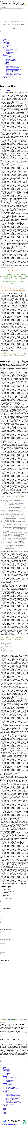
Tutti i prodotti (6, 41)
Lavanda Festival (10, 59)
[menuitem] (12, 17)
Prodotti (5, 63)
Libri (7, 62)
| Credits (14, 1116)
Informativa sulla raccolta (9, 1124)
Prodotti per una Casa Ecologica (14, 74)
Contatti (5, 77)
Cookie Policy (6, 1012)
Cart (7, 46)
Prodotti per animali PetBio (13, 73)
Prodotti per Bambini (11, 71)
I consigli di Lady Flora (12, 60)
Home (4, 39)
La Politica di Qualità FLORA (10, 1015)
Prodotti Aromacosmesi (12, 70)
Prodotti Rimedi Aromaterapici (13, 69)
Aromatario (9, 57)
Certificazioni (9, 53)
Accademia (9, 56)
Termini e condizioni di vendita (10, 1014)
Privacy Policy (6, 1011)
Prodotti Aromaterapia (11, 49)
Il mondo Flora (10, 50)
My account (6, 42)
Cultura (5, 55)
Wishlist (8, 45)
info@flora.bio (3, 999)
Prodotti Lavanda (10, 64)
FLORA (5, 48)
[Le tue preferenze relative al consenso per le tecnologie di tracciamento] (25, 1123)
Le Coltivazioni (10, 52)
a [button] (7, 81)
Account (8, 43)
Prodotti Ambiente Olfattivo (13, 67)
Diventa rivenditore (8, 76)
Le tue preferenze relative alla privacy (15, 1120)
